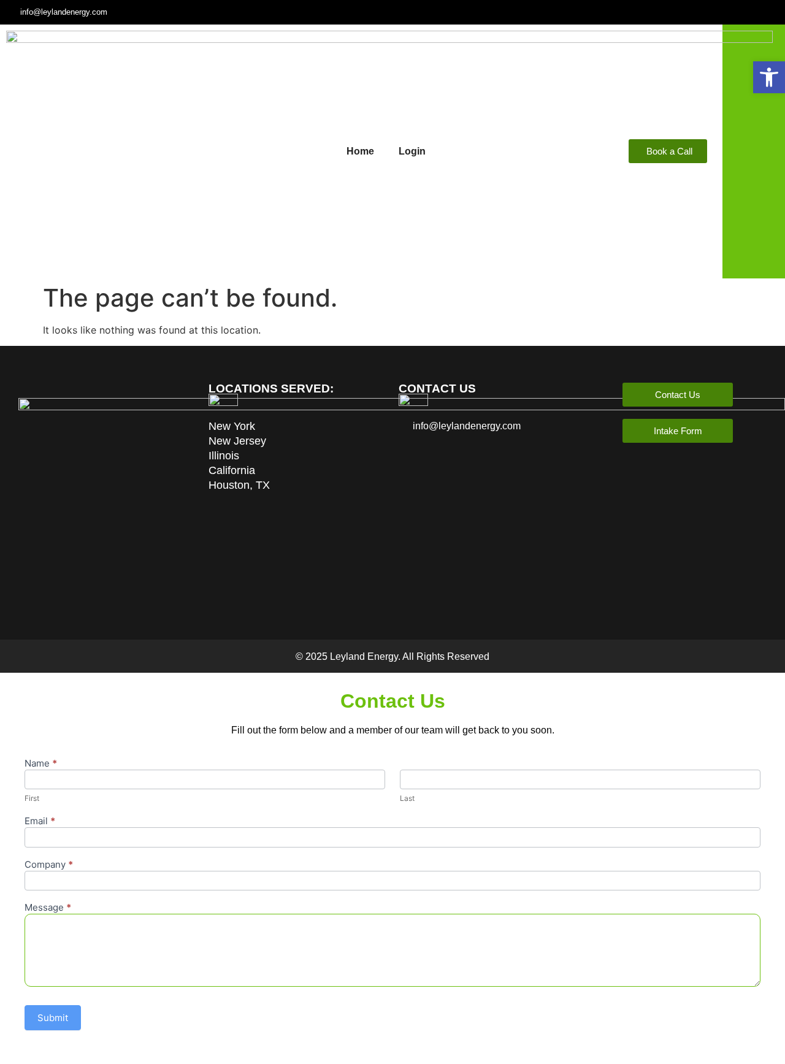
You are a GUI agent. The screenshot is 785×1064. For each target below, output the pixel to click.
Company (49, 865)
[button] (769, 77)
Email (40, 821)
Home (360, 151)
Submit (52, 1018)
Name (41, 764)
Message (48, 908)
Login (412, 151)
